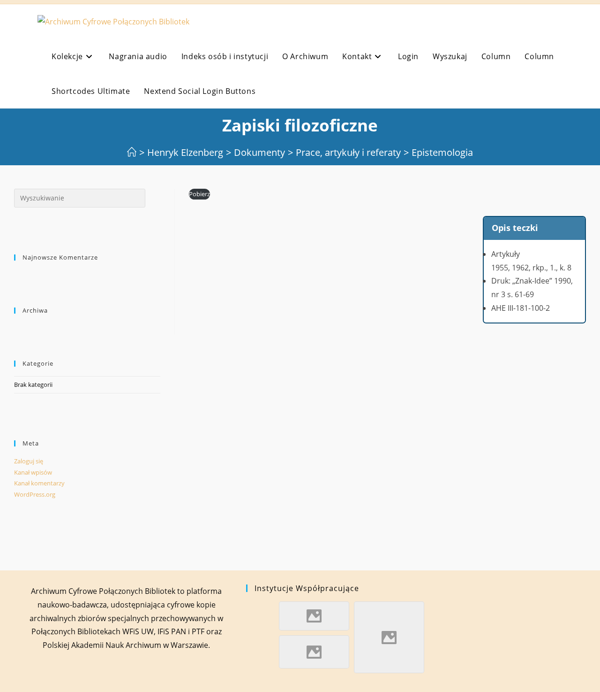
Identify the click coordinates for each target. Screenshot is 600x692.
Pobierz (199, 194)
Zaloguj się (28, 461)
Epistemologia (442, 152)
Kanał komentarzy (39, 483)
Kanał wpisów (33, 472)
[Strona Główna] (131, 152)
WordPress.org (34, 494)
